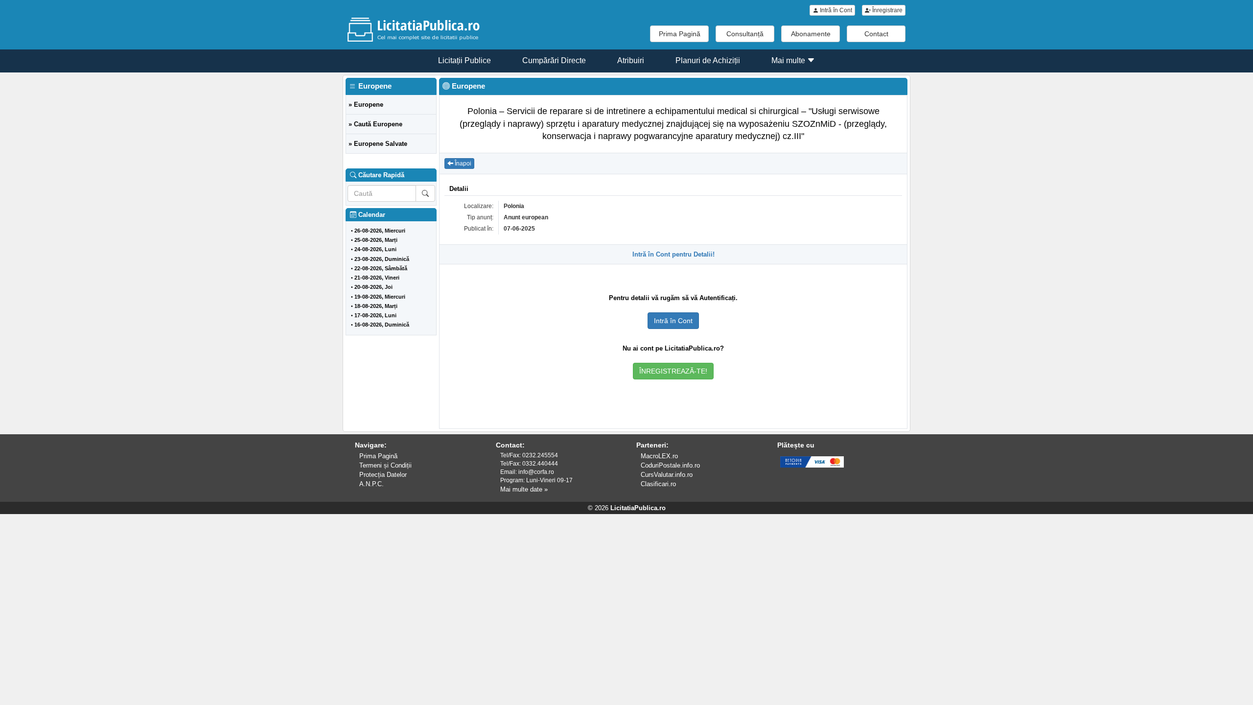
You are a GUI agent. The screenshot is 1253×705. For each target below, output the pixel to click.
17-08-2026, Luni (375, 315)
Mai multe (789, 60)
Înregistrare (887, 10)
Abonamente (811, 34)
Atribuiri (630, 60)
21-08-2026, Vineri (376, 278)
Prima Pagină (679, 34)
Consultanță (745, 34)
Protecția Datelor (383, 474)
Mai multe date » (524, 489)
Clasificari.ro (658, 484)
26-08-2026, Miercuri (379, 231)
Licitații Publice (464, 60)
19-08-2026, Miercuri (379, 297)
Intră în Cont (835, 10)
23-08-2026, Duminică (381, 259)
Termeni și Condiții (385, 465)
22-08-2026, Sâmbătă (380, 268)
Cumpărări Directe (554, 60)
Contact (876, 34)
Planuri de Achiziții (707, 60)
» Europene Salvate (377, 143)
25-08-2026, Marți (375, 240)
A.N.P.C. (371, 484)
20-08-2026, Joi (373, 287)
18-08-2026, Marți (375, 306)
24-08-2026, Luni (375, 249)
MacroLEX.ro (659, 456)
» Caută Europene (375, 124)
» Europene (365, 104)
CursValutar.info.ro (667, 474)
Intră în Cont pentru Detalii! (673, 254)
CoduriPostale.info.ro (670, 465)
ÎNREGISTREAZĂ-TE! (673, 371)
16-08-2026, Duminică (381, 325)
